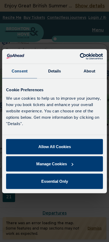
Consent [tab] (20, 71)
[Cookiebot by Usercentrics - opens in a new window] (80, 56)
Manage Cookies (51, 164)
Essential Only (54, 181)
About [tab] (89, 71)
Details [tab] (54, 71)
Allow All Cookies (54, 146)
